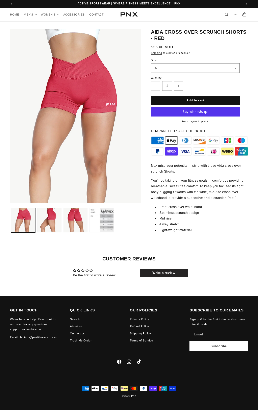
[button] (29, 14)
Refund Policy (139, 326)
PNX (133, 396)
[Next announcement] (246, 4)
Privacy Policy (139, 319)
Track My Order (81, 340)
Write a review (163, 273)
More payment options (195, 121)
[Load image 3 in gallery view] (75, 220)
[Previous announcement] (11, 4)
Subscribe (219, 346)
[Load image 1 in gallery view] (23, 220)
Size (154, 60)
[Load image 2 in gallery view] (49, 220)
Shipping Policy (140, 333)
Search (75, 319)
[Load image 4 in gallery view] (101, 220)
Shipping (156, 53)
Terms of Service (141, 340)
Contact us (77, 333)
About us (76, 326)
